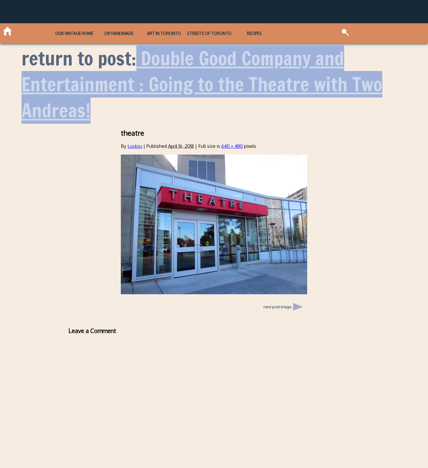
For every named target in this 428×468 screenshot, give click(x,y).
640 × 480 (232, 146)
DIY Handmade (119, 33)
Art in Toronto (164, 33)
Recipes (254, 33)
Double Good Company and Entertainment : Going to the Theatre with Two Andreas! (202, 84)
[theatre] (214, 292)
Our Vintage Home (74, 33)
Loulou (135, 146)
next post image (277, 307)
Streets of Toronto (209, 33)
